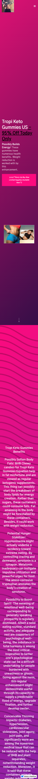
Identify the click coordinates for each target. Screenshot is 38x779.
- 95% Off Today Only (17, 133)
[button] (34, 6)
